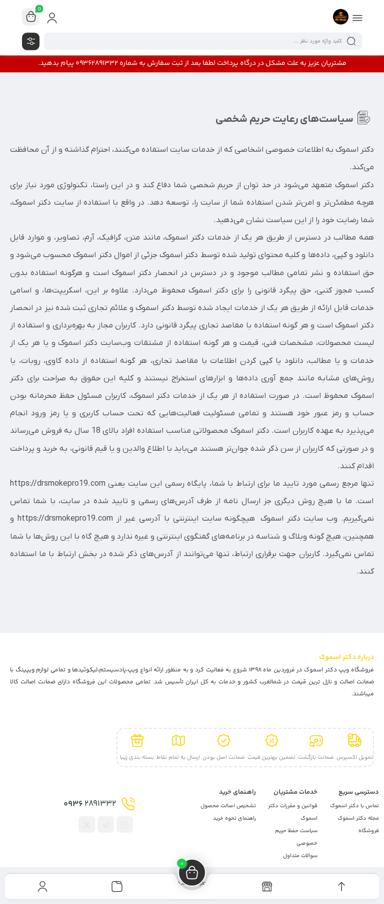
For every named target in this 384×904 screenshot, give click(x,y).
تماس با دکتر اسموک (354, 806)
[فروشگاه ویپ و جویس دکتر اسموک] (340, 16)
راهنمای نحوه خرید (234, 818)
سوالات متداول (300, 856)
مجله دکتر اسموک (358, 818)
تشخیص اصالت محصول (228, 806)
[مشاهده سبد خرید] (31, 16)
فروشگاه (368, 831)
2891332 (90, 804)
